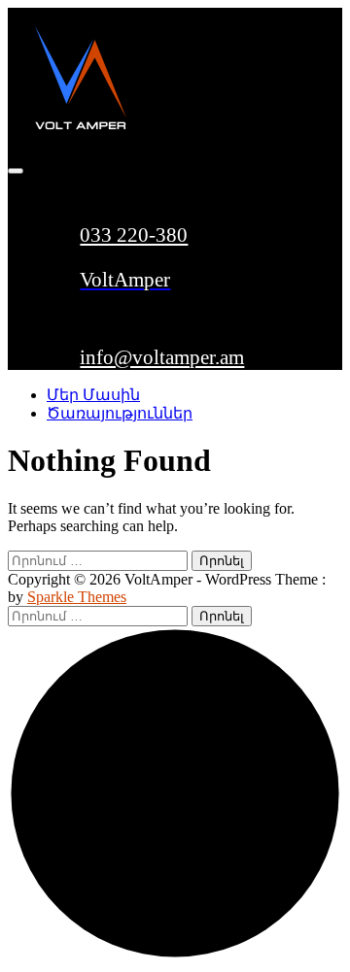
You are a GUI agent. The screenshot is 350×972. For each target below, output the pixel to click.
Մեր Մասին (93, 394)
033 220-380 (134, 235)
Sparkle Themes (76, 596)
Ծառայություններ (119, 413)
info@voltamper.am (162, 357)
